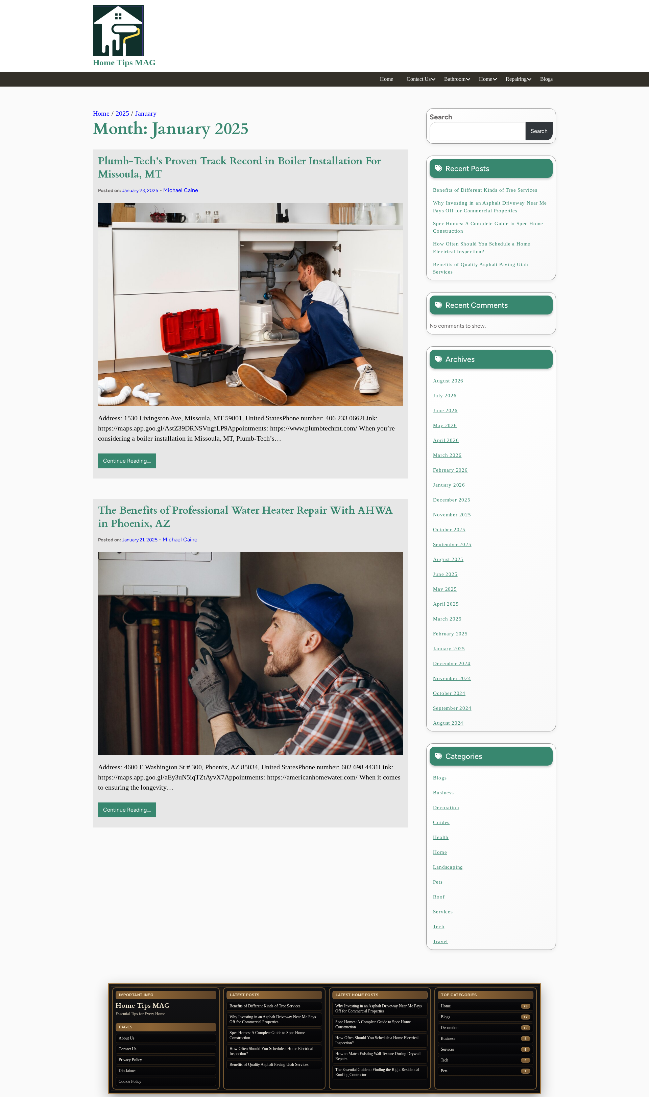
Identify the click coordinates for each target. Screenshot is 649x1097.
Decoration (446, 807)
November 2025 (452, 514)
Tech (438, 926)
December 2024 (451, 663)
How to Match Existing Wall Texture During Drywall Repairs (377, 1056)
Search (441, 117)
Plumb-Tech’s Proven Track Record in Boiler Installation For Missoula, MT (239, 167)
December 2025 (451, 500)
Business (443, 792)
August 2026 (448, 380)
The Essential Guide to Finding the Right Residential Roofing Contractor (377, 1072)
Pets (437, 882)
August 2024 (448, 723)
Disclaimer (127, 1070)
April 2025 (446, 604)
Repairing (516, 79)
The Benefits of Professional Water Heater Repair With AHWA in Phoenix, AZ (245, 517)
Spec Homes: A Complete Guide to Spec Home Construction (488, 227)
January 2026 (449, 485)
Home (386, 79)
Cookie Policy (130, 1081)
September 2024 (452, 708)
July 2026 (444, 395)
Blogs (546, 79)
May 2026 (445, 425)
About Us (127, 1038)
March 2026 (447, 455)
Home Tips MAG (124, 62)
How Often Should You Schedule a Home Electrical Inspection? (481, 247)
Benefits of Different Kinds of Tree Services (485, 190)
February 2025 (450, 633)
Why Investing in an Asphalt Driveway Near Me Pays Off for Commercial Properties (490, 206)
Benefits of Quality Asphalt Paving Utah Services (480, 268)
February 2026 (450, 470)
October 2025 (449, 529)
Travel (440, 941)
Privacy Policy (130, 1059)
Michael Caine (180, 190)
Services (443, 911)
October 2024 (449, 693)
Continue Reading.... (127, 461)
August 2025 (448, 559)
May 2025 (445, 589)
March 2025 (447, 619)
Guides (441, 822)
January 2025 (449, 648)
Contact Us (419, 79)
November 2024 (452, 678)
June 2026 (445, 410)
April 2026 (446, 440)
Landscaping (448, 867)
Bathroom (454, 79)
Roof (438, 897)
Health (441, 837)
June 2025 (445, 574)
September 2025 (452, 544)
